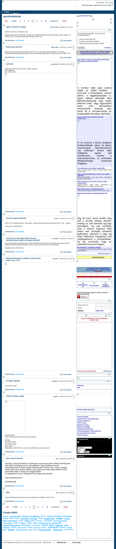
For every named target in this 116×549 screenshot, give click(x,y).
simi (57, 458)
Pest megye (7, 523)
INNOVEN (57, 530)
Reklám (43, 516)
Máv (78, 387)
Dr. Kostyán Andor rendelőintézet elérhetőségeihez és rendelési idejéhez (98, 270)
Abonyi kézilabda (82, 417)
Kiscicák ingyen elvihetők (16, 218)
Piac (4, 530)
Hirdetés (6, 528)
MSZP (51, 525)
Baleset (5, 518)
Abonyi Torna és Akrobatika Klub (88, 419)
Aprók (100, 275)
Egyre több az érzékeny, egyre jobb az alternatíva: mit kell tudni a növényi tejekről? (93, 60)
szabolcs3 (55, 381)
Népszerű (81, 275)
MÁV (36, 523)
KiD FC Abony (81, 423)
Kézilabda (67, 516)
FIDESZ (30, 523)
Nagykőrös (49, 519)
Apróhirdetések (98, 257)
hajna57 (55, 396)
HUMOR (11, 530)
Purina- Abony (14, 518)
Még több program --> (104, 253)
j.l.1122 (56, 218)
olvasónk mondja (29, 519)
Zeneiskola (36, 525)
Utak (66, 525)
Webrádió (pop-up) (83, 285)
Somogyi (39, 521)
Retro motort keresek (14, 458)
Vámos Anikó (54, 27)
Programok (22, 527)
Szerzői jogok (76, 542)
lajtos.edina (55, 47)
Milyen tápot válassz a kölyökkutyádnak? (90, 189)
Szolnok (20, 520)
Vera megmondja (60, 521)
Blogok (25, 516)
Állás (8, 492)
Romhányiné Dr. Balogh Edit (50, 523)
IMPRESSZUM (61, 542)
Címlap (6, 12)
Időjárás (59, 525)
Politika (22, 13)
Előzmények (107, 371)
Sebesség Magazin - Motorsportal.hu (89, 431)
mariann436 (54, 64)
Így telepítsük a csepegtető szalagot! (89, 247)
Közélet (29, 527)
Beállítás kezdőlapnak (106, 285)
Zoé (57, 493)
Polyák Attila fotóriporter (85, 429)
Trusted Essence (82, 435)
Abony (5, 516)
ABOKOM (44, 525)
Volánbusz (80, 385)
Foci (33, 521)
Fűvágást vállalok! (13, 381)
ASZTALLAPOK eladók (15, 396)
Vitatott (87, 275)
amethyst (55, 258)
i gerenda (9, 64)
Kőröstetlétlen (26, 525)
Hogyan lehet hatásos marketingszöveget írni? (92, 193)
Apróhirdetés (20, 40)
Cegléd (40, 518)
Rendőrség (34, 516)
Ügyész (23, 523)
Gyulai (69, 528)
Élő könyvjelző (94, 285)
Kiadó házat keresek (14, 47)
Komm (94, 275)
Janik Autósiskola (54, 516)
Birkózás (16, 523)
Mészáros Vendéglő (83, 427)
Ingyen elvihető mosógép (16, 27)
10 (46, 21)
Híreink (15, 13)
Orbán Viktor (32, 530)
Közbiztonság (21, 530)
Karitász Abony (69, 529)
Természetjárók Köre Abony (86, 433)
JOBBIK (59, 519)
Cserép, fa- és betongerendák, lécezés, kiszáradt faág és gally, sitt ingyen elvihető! (23, 239)
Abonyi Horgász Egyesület (85, 409)
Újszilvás (14, 527)
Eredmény (107, 48)
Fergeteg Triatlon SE (83, 421)
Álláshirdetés (44, 530)
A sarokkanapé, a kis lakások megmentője (91, 168)
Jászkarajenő (48, 520)
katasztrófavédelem (12, 525)
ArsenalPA (55, 238)
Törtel (27, 521)
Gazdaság (62, 527)
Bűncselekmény (10, 521)
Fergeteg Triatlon (40, 527)
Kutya (67, 519)
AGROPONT (53, 528)
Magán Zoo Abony (83, 425)
